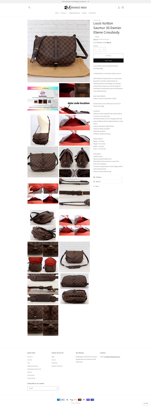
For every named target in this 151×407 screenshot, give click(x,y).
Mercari (54, 360)
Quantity (95, 45)
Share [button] (97, 186)
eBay (53, 357)
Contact (29, 360)
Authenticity (30, 375)
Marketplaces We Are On (34, 369)
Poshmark (54, 363)
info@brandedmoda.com (112, 357)
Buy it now (108, 60)
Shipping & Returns (32, 366)
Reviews (29, 372)
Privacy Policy (31, 378)
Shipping (95, 39)
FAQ (28, 363)
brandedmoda (77, 403)
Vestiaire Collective (57, 366)
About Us (30, 357)
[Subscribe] (57, 388)
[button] (29, 8)
